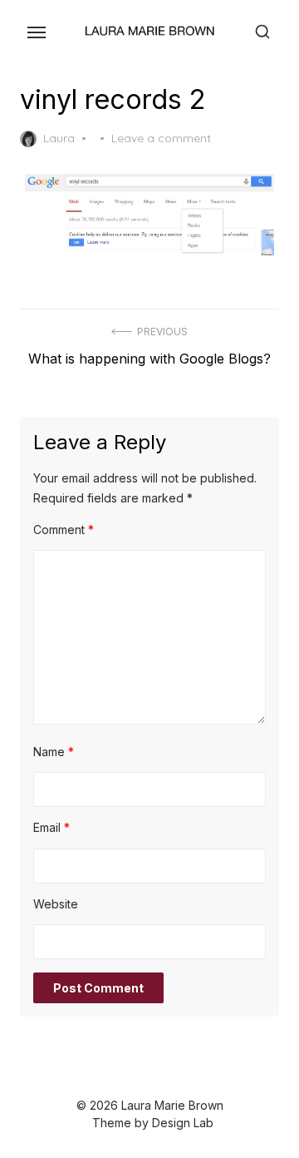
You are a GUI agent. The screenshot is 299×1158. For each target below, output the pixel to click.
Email (51, 827)
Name (53, 752)
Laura (59, 138)
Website (55, 904)
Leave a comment (161, 138)
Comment (63, 529)
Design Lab (182, 1123)
